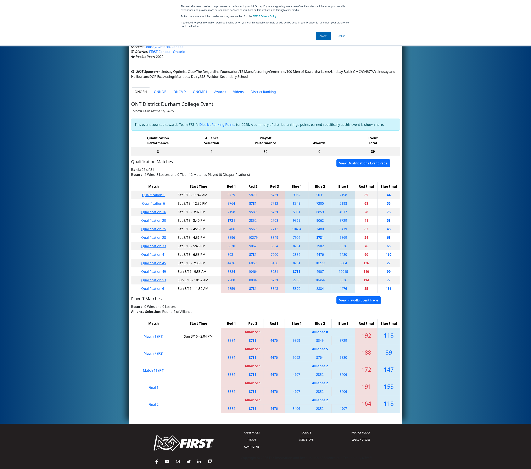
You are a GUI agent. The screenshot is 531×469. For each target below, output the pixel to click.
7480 (320, 229)
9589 (253, 212)
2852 (253, 220)
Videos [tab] (238, 91)
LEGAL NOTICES (361, 439)
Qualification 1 (153, 195)
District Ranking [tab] (263, 91)
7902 (296, 237)
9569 (296, 220)
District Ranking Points (217, 124)
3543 (274, 288)
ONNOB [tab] (160, 91)
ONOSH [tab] (141, 91)
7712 (274, 203)
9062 (296, 195)
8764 (231, 203)
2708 (274, 220)
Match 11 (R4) (153, 370)
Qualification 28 (153, 237)
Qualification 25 (153, 229)
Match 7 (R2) (153, 353)
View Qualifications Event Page (363, 163)
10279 (253, 237)
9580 (343, 357)
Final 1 (153, 387)
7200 (320, 203)
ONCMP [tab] (179, 91)
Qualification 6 (153, 203)
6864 (274, 246)
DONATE (306, 432)
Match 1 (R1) (153, 336)
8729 (231, 195)
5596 (231, 237)
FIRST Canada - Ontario (167, 51)
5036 (343, 246)
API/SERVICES (252, 432)
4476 (320, 254)
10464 (296, 229)
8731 (274, 195)
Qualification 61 (153, 288)
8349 (296, 203)
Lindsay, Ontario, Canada (163, 46)
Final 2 (153, 404)
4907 (320, 271)
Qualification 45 (153, 263)
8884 (231, 271)
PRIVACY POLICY (360, 432)
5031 (320, 195)
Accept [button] (323, 36)
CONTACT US (251, 446)
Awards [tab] (220, 91)
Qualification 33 (153, 246)
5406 (231, 229)
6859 (320, 212)
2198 (343, 195)
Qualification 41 (153, 254)
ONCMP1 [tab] (200, 91)
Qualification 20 (153, 220)
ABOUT (252, 439)
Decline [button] (341, 36)
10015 (343, 271)
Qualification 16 (153, 212)
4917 (343, 212)
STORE (306, 439)
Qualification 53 (153, 280)
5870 (253, 195)
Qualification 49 (153, 271)
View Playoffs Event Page (358, 300)
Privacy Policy (264, 16)
